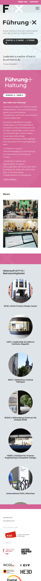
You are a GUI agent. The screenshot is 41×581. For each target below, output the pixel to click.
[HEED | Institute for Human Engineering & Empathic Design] (20, 440)
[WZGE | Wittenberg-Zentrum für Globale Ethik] (20, 402)
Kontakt (34, 2)
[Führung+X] (17, 9)
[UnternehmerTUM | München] (20, 478)
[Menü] (36, 8)
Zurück (6, 224)
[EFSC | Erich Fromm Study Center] (20, 291)
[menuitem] (22, 2)
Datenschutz (9, 521)
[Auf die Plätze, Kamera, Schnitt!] (20, 209)
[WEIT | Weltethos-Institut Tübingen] (20, 365)
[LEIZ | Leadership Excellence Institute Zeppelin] (20, 327)
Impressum (7, 518)
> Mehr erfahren (9, 179)
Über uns (22, 2)
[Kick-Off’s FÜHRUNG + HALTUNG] (20, 233)
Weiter (35, 224)
